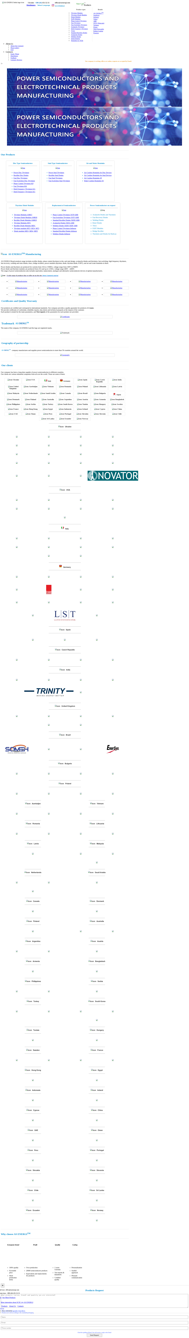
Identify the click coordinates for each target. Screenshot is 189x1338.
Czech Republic (100, 381)
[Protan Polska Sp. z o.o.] (81, 794)
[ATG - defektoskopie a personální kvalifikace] (17, 660)
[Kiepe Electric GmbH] (81, 602)
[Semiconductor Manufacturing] (21, 281)
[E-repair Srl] (81, 556)
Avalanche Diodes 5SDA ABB (63, 223)
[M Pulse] (49, 577)
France (16, 409)
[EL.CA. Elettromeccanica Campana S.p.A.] (49, 556)
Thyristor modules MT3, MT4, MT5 (26, 228)
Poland (85, 386)
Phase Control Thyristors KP (23, 183)
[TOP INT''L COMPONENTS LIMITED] (33, 1080)
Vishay (95, 19)
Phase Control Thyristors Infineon (64, 228)
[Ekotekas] (81, 834)
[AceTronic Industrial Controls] (33, 911)
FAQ (12, 50)
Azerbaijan (33, 386)
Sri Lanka (50, 419)
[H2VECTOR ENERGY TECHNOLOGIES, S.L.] (33, 640)
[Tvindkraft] (97, 911)
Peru (50, 414)
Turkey (50, 404)
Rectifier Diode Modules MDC (24, 226)
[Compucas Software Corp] (49, 500)
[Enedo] (33, 931)
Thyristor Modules (77, 13)
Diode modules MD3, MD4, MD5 (26, 231)
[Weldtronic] (49, 749)
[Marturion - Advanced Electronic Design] (113, 716)
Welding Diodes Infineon (61, 234)
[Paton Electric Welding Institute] (113, 445)
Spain (85, 380)
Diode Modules (75, 17)
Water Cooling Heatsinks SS (94, 181)
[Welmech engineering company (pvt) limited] (81, 680)
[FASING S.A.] (113, 794)
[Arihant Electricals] (49, 680)
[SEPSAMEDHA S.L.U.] (65, 640)
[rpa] (49, 463)
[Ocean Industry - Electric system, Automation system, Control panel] (81, 814)
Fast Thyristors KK (20, 186)
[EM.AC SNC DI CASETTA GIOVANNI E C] (81, 547)
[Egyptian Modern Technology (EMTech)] (97, 1080)
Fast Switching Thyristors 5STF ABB (66, 217)
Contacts (9, 52)
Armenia (102, 399)
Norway (85, 419)
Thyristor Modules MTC (22, 223)
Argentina (68, 399)
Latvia (119, 386)
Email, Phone (15, 54)
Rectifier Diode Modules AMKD (25, 220)
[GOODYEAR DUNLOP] (113, 1060)
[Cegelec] (113, 660)
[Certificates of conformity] (65, 317)
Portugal (68, 414)
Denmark (15, 399)
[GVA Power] (17, 577)
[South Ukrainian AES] (17, 463)
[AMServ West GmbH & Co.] (97, 615)
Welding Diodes (76, 37)
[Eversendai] (113, 854)
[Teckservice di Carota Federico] (49, 547)
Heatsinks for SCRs (77, 40)
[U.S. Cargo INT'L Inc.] (49, 951)
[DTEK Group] (49, 437)
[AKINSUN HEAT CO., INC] (17, 509)
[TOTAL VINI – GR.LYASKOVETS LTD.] (113, 774)
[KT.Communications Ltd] (97, 1100)
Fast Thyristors (75, 23)
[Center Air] (81, 749)
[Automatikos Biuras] (113, 834)
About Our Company (17, 46)
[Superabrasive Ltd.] (81, 774)
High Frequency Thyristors (79, 29)
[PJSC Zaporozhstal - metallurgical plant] (49, 454)
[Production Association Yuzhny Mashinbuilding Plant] (81, 476)
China (119, 409)
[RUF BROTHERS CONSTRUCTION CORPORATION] (17, 991)
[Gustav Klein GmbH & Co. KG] (49, 602)
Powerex (96, 33)
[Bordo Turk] (17, 1011)
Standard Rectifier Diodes (79, 33)
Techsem (96, 25)
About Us (9, 44)
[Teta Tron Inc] (113, 1011)
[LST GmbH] (64, 615)
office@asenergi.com (62, 3)
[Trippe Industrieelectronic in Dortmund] (49, 590)
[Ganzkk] (97, 1040)
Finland (33, 399)
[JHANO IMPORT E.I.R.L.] (33, 1160)
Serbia (33, 404)
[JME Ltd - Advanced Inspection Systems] (17, 716)
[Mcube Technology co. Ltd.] (81, 1011)
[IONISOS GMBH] (33, 615)
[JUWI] (81, 577)
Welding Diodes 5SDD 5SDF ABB (65, 226)
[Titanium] (81, 509)
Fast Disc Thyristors (20, 178)
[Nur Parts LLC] (33, 971)
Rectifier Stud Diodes (56, 175)
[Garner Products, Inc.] (65, 517)
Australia (50, 399)
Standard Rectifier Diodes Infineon (65, 231)
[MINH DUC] (113, 814)
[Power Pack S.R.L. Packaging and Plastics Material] (17, 547)
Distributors (31, 5)
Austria (85, 399)
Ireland (85, 409)
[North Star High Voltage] (81, 500)
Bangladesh (119, 399)
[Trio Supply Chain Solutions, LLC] (49, 509)
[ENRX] (97, 1220)
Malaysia (16, 393)
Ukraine (16, 380)
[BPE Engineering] (81, 854)
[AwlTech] (49, 716)
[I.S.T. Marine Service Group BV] (17, 882)
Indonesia (67, 409)
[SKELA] (49, 834)
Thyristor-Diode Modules (79, 15)
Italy (49, 381)
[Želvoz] (97, 991)
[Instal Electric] (49, 794)
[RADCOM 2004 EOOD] (49, 774)
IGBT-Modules (75, 19)
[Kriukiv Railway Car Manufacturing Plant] (113, 454)
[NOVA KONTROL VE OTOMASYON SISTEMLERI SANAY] (49, 1011)
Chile (120, 414)
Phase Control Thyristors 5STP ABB (65, 215)
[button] (77, 3)
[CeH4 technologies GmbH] (81, 590)
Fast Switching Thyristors (79, 25)
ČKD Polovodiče (98, 29)
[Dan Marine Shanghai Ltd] (97, 1120)
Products (87, 5)
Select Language (44, 5)
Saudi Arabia (50, 393)
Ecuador (68, 419)
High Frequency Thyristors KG (24, 192)
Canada (68, 393)
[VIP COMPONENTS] (113, 500)
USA (33, 380)
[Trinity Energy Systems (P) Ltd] (49, 692)
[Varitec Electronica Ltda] (33, 1200)
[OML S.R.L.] (113, 547)
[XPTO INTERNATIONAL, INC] (113, 509)
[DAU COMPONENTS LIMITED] (81, 725)
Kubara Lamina (98, 31)
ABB (94, 21)
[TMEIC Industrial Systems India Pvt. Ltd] (81, 692)
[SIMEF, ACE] (97, 1160)
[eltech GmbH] (113, 602)
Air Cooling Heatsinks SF (93, 178)
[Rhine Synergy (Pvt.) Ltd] (97, 1200)
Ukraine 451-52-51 (38, 3)
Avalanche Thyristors (77, 27)
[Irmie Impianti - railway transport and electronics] (17, 538)
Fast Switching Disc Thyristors (24, 181)
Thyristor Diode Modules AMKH (25, 217)
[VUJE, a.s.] (33, 1180)
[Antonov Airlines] (17, 437)
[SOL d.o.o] (97, 1180)
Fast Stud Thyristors (55, 178)
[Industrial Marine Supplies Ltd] (49, 725)
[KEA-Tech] (97, 951)
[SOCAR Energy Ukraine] (113, 437)
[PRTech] (81, 463)
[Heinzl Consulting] (17, 590)
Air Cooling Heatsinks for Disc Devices (98, 173)
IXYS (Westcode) (98, 23)
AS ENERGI (60, 6)
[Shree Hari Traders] (113, 680)
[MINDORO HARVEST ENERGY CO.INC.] (49, 991)
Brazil (85, 393)
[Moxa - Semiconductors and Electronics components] (17, 680)
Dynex (95, 27)
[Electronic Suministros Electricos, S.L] (97, 640)
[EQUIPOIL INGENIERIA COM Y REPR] (33, 1220)
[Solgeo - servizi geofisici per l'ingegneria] (49, 538)
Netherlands (33, 393)
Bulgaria (102, 393)
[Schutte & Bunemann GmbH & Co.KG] (113, 590)
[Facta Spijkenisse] (49, 882)
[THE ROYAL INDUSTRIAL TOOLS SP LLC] (33, 1140)
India (120, 380)
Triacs (73, 31)
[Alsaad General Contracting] (97, 882)
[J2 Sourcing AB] (49, 1060)
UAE (16, 414)
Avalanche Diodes (76, 35)
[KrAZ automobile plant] (81, 454)
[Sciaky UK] (81, 716)
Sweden (120, 404)
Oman (33, 414)
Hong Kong (33, 409)
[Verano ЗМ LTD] (17, 774)
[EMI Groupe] (81, 1060)
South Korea (68, 404)
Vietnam (50, 386)
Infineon (96, 17)
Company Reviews (16, 60)
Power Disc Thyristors (21, 173)
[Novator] (113, 476)
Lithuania (102, 386)
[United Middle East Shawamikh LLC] (97, 1140)
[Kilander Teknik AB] (17, 1060)
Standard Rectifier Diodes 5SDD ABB (66, 220)
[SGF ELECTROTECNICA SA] (17, 951)
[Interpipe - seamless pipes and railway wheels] (17, 454)
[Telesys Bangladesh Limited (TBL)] (97, 971)
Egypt (50, 409)
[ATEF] (49, 814)
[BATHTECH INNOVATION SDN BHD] (97, 862)
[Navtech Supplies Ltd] (33, 1120)
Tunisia (85, 404)
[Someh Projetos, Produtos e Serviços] (16, 749)
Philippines (16, 404)
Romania (67, 386)
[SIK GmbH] (17, 602)
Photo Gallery (15, 48)
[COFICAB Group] (33, 1040)
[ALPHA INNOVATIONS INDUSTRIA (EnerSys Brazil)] (113, 749)
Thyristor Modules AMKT (23, 215)
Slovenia (102, 414)
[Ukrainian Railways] (81, 437)
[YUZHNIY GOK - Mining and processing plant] (17, 445)
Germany (66, 381)
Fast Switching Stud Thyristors (59, 181)
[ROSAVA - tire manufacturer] (49, 445)
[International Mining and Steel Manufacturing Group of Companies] (17, 476)
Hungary (102, 404)
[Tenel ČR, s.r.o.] (81, 660)
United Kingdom (14, 387)
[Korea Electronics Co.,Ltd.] (97, 1020)
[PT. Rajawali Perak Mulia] (33, 1100)
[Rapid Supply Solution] (17, 814)
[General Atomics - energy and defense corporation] (17, 500)
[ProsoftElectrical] (113, 931)
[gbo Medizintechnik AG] (113, 577)
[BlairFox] (81, 931)
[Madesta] (33, 854)
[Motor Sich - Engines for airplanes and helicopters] (81, 445)
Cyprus (102, 409)
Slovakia (85, 414)
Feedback (13, 58)
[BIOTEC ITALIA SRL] (81, 538)
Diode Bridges (75, 39)
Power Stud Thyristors (56, 173)
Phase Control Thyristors (79, 21)
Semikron (96, 15)
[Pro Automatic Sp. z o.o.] (17, 794)
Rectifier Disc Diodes (21, 175)
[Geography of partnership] (65, 355)
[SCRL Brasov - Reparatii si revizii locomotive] (17, 834)
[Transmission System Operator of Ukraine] (49, 476)
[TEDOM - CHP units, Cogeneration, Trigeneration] (49, 660)
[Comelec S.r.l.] (113, 538)
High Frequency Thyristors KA (24, 189)
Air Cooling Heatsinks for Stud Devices (98, 175)
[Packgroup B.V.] (33, 891)
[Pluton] (113, 463)
